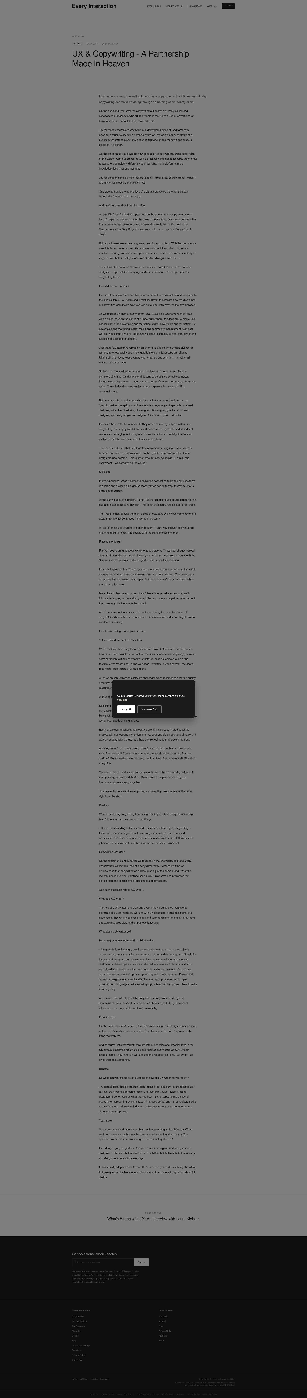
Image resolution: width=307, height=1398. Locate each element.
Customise (122, 699)
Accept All (126, 708)
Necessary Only (149, 708)
